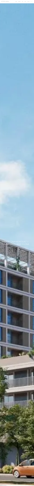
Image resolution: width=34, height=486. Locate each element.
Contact (28, 1)
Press (25, 1)
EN (32, 1)
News (22, 1)
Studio (16, 1)
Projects (19, 1)
